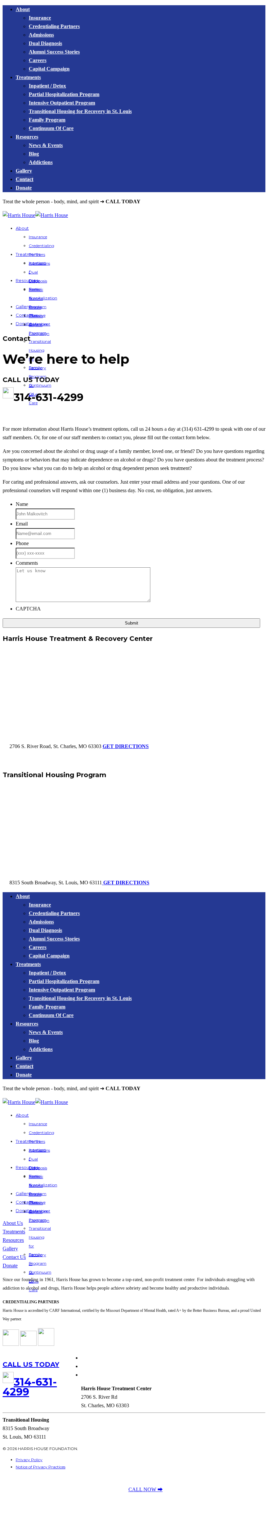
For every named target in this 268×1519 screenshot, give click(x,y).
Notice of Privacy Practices (40, 1466)
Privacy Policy (29, 1459)
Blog (34, 154)
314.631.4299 (156, 201)
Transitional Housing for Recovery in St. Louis (80, 111)
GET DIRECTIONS (126, 746)
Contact (24, 179)
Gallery (24, 171)
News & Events (46, 145)
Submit (131, 623)
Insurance (40, 18)
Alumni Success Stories (54, 52)
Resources (27, 137)
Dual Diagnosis (45, 43)
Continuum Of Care (51, 128)
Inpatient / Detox (47, 86)
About (23, 9)
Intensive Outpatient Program (62, 103)
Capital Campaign (49, 69)
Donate (24, 188)
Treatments (28, 77)
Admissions (41, 35)
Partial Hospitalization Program (64, 94)
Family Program (47, 120)
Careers (37, 60)
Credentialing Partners (54, 26)
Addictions (41, 162)
